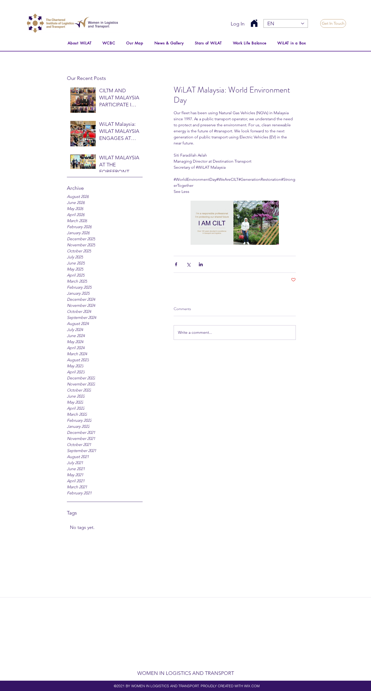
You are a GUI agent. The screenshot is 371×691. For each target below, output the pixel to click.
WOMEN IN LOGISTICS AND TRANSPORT (185, 673)
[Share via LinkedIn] (200, 264)
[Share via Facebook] (176, 264)
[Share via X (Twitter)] (188, 264)
